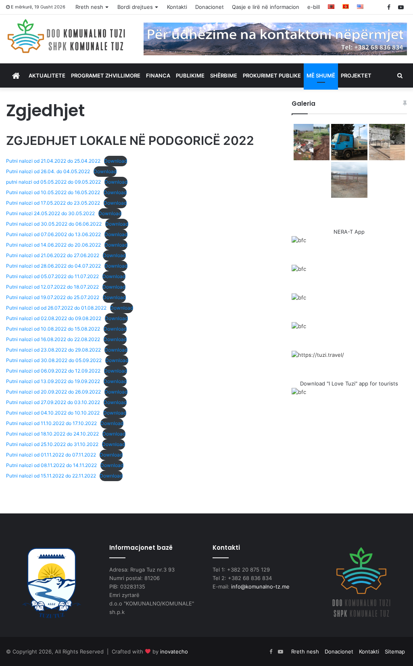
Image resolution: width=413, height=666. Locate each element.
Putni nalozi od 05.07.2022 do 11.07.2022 (52, 276)
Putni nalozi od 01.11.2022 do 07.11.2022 (51, 455)
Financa (158, 75)
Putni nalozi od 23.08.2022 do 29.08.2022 (53, 350)
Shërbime (223, 75)
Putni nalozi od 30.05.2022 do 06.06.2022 (54, 224)
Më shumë (321, 75)
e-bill (313, 7)
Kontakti (177, 7)
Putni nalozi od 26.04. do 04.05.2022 (48, 171)
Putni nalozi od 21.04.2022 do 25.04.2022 (53, 161)
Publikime (190, 75)
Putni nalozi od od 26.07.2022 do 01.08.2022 (56, 308)
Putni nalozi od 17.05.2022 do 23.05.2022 (53, 203)
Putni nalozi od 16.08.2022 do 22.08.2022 (53, 339)
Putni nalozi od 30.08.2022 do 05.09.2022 (54, 360)
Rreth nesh (89, 7)
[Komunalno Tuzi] (66, 36)
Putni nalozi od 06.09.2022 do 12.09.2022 (53, 371)
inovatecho (174, 651)
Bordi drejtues (135, 7)
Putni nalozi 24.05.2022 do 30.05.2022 (50, 213)
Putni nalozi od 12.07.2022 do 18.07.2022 (52, 287)
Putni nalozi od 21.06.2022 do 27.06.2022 (52, 255)
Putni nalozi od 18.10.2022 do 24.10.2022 (52, 434)
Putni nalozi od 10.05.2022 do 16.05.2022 (53, 192)
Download (115, 161)
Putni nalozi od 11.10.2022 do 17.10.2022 (51, 423)
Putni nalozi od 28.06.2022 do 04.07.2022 (53, 266)
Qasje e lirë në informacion (265, 7)
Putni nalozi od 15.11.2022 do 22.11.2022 (51, 476)
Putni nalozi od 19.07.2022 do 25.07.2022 (52, 297)
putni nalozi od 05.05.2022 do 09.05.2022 (53, 182)
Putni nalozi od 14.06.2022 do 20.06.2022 (53, 245)
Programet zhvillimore (105, 75)
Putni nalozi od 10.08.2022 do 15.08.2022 (53, 329)
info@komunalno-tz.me (260, 586)
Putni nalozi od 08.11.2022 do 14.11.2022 (51, 465)
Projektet (356, 75)
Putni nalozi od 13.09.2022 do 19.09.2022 (53, 381)
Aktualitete (47, 75)
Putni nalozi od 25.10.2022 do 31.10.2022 (52, 444)
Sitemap (395, 651)
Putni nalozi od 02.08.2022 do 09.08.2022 (53, 318)
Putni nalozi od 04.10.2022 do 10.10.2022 (53, 413)
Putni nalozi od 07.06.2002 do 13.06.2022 (53, 234)
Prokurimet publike (272, 75)
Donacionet (209, 7)
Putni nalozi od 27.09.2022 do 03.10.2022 (53, 402)
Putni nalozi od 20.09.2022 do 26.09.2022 (53, 392)
